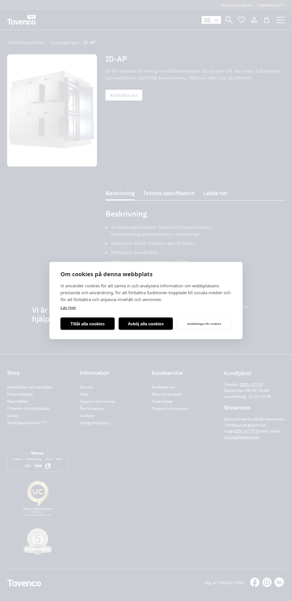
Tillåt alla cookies (87, 323)
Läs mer (68, 307)
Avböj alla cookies (146, 323)
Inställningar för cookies (204, 323)
